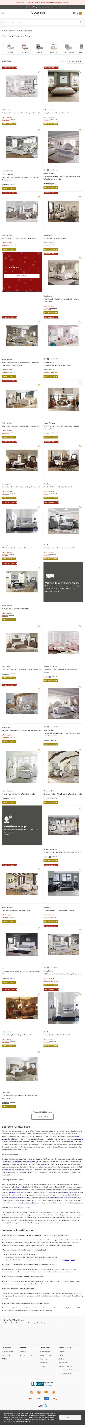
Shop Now (21, 276)
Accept (70, 1417)
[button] (74, 13)
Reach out (7, 834)
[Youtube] (46, 1393)
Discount (46, 1355)
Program (45, 1352)
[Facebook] (32, 1393)
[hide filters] (7, 61)
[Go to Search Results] (80, 22)
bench (67, 1260)
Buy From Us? (26, 1355)
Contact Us (51, 7)
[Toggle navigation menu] (3, 13)
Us (23, 1352)
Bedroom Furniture (8, 30)
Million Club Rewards (68, 1370)
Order (6, 1355)
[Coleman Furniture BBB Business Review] (42, 1386)
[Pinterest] (53, 1393)
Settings (7, 1352)
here (30, 1421)
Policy (63, 1362)
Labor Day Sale (7, 117)
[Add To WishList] (39, 72)
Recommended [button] (74, 61)
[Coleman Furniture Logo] (38, 13)
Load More (42, 1117)
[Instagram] (39, 1393)
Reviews (65, 1373)
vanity (73, 1260)
